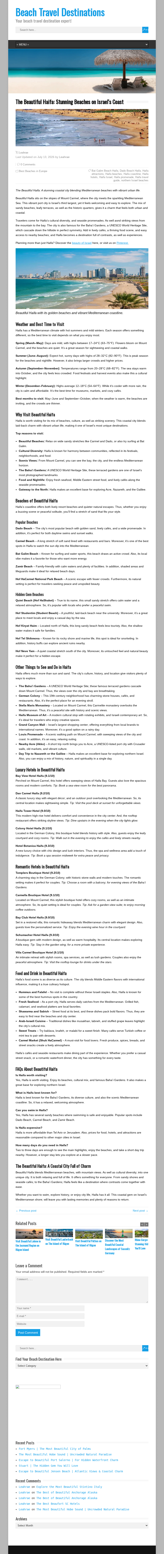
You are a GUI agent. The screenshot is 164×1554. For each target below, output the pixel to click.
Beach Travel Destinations (60, 12)
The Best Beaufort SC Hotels (58, 1503)
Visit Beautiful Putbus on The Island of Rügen (88, 1243)
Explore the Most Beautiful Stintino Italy (69, 1486)
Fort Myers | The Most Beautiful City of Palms (55, 1448)
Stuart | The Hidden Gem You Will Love (48, 1465)
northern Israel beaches (134, 180)
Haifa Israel (105, 177)
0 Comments (28, 164)
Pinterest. (123, 242)
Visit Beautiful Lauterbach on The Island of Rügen (59, 1241)
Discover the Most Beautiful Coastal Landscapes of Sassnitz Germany (117, 1246)
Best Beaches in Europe (33, 171)
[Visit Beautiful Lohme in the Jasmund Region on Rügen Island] (30, 1234)
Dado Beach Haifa (130, 170)
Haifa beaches (113, 173)
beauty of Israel (82, 242)
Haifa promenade (124, 177)
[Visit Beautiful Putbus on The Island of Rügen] (90, 1234)
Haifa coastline (132, 173)
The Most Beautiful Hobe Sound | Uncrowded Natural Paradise (65, 1454)
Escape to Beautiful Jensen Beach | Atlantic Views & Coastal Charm (71, 1471)
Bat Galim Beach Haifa (105, 170)
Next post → (140, 1210)
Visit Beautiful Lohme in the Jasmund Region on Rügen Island (28, 1245)
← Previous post (26, 1210)
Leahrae (23, 152)
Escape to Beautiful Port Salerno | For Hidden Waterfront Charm (68, 1460)
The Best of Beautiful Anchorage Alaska (66, 1492)
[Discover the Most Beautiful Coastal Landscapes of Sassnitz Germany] (120, 1233)
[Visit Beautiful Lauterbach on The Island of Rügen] (60, 1233)
